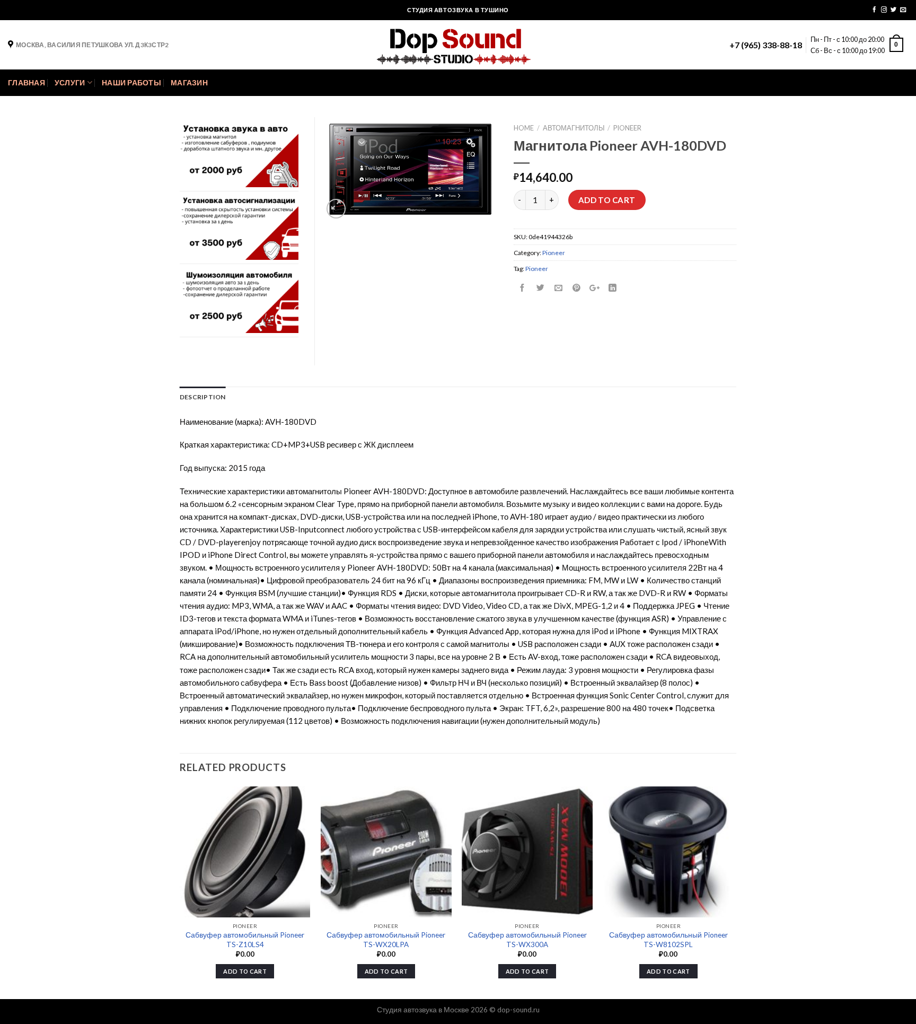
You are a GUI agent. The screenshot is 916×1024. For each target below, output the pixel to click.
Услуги (70, 82)
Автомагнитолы (574, 128)
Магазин (189, 82)
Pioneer (627, 128)
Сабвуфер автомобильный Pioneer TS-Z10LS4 (245, 940)
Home (524, 128)
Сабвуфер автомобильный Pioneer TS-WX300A (527, 940)
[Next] (733, 891)
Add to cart (607, 200)
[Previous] (180, 891)
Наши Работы (131, 82)
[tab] (203, 397)
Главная (26, 82)
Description (203, 397)
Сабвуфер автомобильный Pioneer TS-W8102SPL (668, 940)
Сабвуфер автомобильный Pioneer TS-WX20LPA (386, 940)
